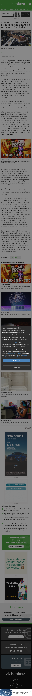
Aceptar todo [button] (16, 360)
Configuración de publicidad (14, 353)
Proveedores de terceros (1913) (9, 342)
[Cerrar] (30, 691)
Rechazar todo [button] (16, 364)
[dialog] (16, 348)
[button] (16, 367)
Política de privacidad (13, 356)
